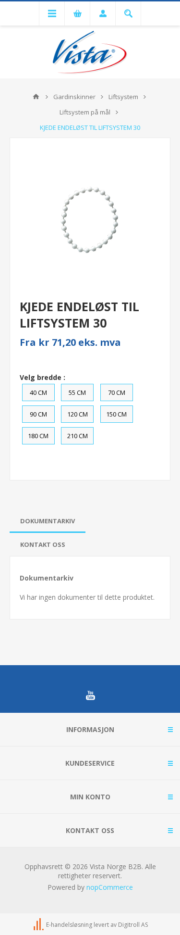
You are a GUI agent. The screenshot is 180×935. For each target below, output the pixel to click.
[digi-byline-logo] (39, 925)
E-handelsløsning (69, 925)
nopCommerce (109, 887)
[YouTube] (90, 695)
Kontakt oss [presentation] (42, 544)
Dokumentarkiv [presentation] (47, 521)
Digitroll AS (133, 925)
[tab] (47, 521)
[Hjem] (36, 96)
